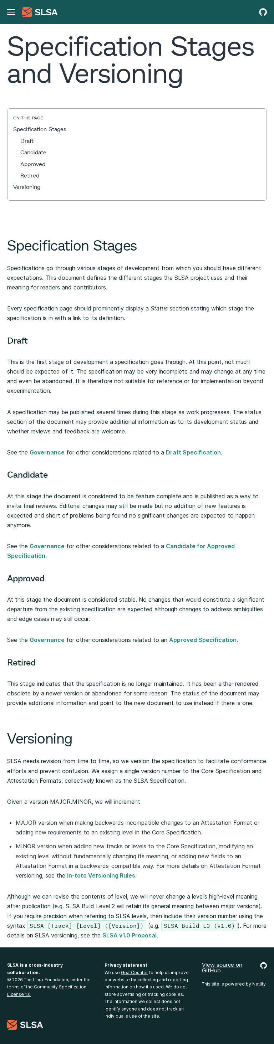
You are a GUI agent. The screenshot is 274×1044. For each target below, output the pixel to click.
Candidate (33, 152)
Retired (29, 175)
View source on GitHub (222, 967)
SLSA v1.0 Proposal (129, 935)
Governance (47, 452)
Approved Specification (203, 639)
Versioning (26, 186)
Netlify (259, 984)
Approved (32, 163)
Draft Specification (193, 452)
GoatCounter (134, 972)
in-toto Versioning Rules (101, 875)
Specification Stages (39, 128)
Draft (27, 140)
